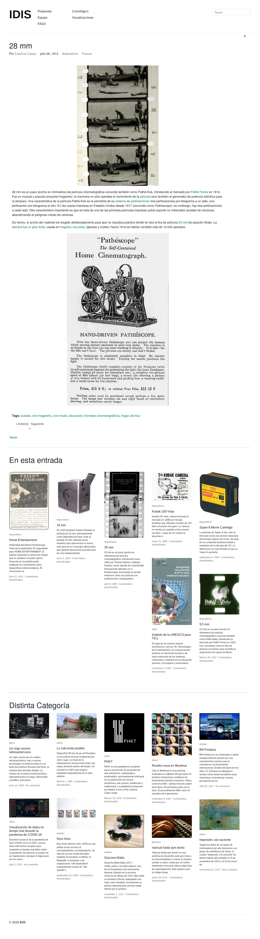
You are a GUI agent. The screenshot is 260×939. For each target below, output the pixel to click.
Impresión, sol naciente (215, 839)
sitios (154, 629)
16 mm (61, 525)
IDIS (20, 14)
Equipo (42, 17)
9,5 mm (204, 624)
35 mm (183, 222)
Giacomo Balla (114, 857)
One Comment (229, 870)
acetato (26, 415)
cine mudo (60, 415)
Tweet (13, 437)
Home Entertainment (23, 540)
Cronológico (80, 11)
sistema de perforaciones (132, 201)
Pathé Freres (199, 192)
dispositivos (70, 53)
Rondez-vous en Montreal (169, 765)
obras (60, 743)
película (145, 196)
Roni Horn (64, 838)
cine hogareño (42, 415)
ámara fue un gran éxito (29, 227)
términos (156, 842)
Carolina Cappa (25, 53)
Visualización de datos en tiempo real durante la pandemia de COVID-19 (26, 831)
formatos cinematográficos (102, 415)
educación (76, 415)
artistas (203, 744)
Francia (87, 53)
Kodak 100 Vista (163, 511)
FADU (42, 23)
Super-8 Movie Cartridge (216, 527)
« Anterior (22, 424)
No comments (33, 785)
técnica (135, 415)
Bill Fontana (207, 749)
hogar (125, 415)
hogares (65, 227)
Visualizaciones (82, 17)
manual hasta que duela (168, 847)
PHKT (108, 761)
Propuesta (45, 11)
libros (12, 743)
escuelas (79, 227)
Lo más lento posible (71, 748)
